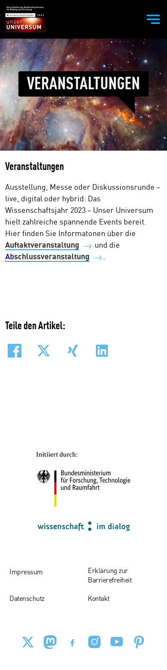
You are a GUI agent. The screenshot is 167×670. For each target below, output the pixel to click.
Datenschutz (27, 599)
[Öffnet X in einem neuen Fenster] (28, 642)
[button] (14, 350)
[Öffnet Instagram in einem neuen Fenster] (95, 642)
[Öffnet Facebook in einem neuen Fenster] (72, 642)
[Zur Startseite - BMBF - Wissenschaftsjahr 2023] (25, 19)
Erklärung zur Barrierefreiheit (109, 576)
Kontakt (99, 599)
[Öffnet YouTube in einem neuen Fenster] (117, 642)
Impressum (26, 572)
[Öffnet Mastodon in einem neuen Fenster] (50, 642)
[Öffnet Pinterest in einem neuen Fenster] (139, 642)
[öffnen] (153, 19)
